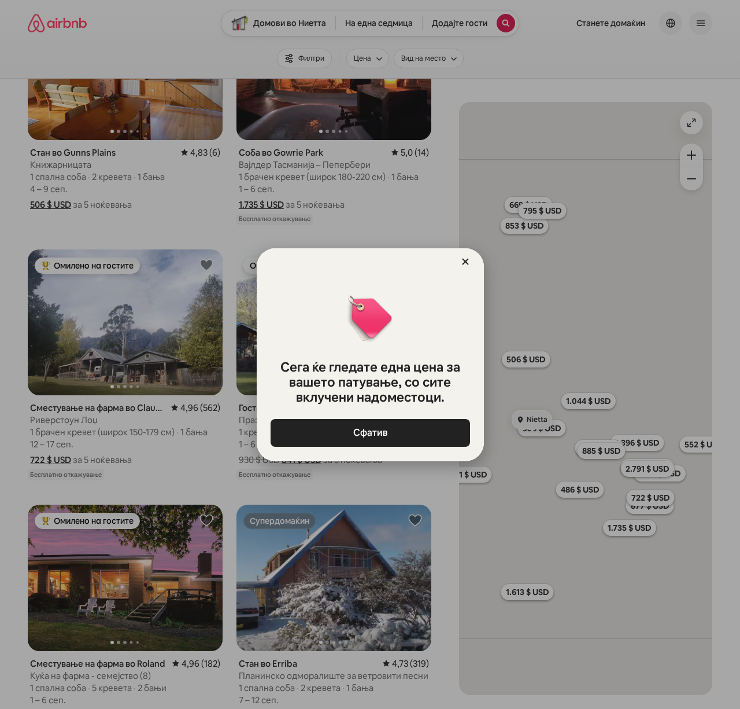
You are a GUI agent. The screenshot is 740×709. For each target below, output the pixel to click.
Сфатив (370, 433)
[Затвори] (465, 261)
